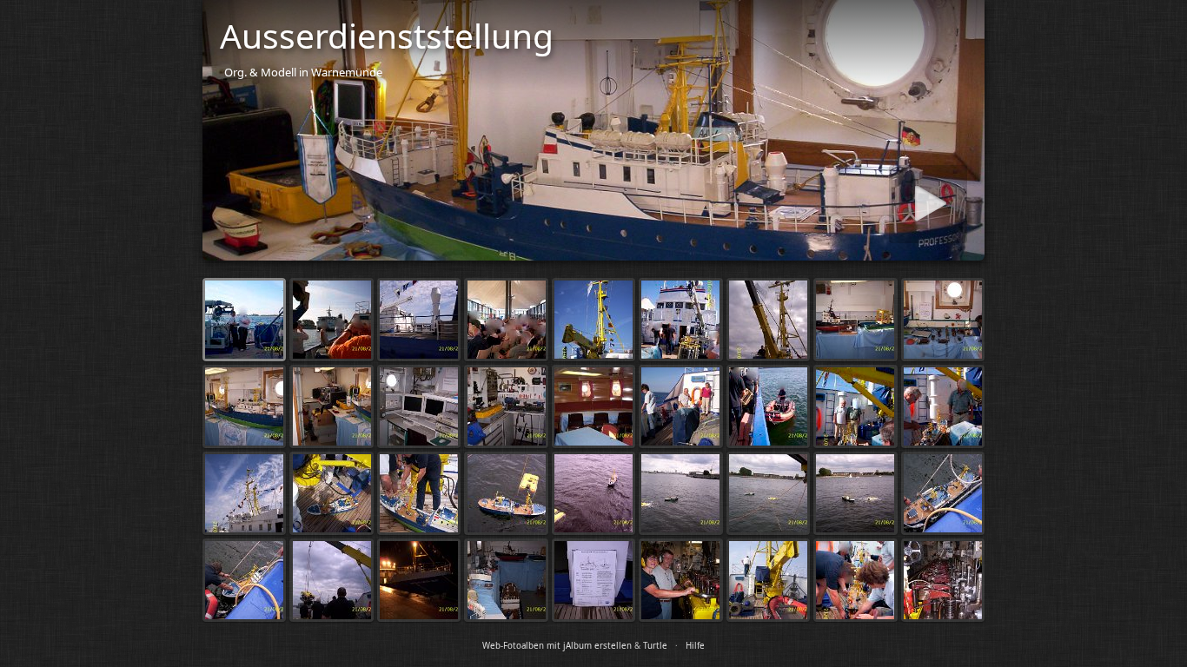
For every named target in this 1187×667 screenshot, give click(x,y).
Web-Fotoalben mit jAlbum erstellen (557, 645)
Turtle (655, 645)
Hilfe (695, 645)
